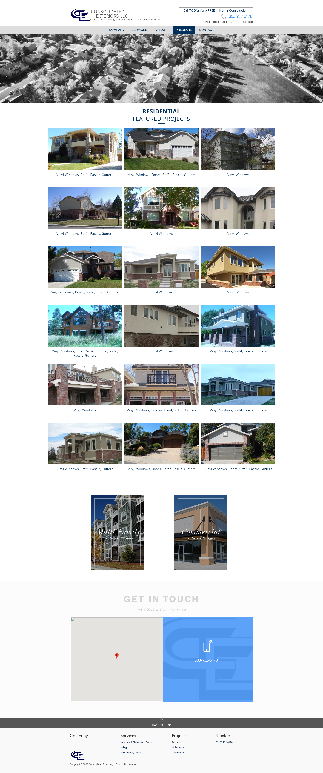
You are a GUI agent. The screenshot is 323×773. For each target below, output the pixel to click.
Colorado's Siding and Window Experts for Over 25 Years (127, 19)
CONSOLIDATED (107, 12)
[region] (117, 532)
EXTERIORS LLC (109, 16)
